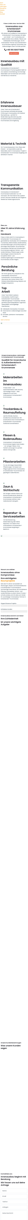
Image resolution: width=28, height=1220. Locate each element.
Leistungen (3, 6)
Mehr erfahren (14, 53)
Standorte (3, 8)
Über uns (2, 5)
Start (1, 3)
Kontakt (2, 14)
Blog (1, 12)
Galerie (2, 10)
